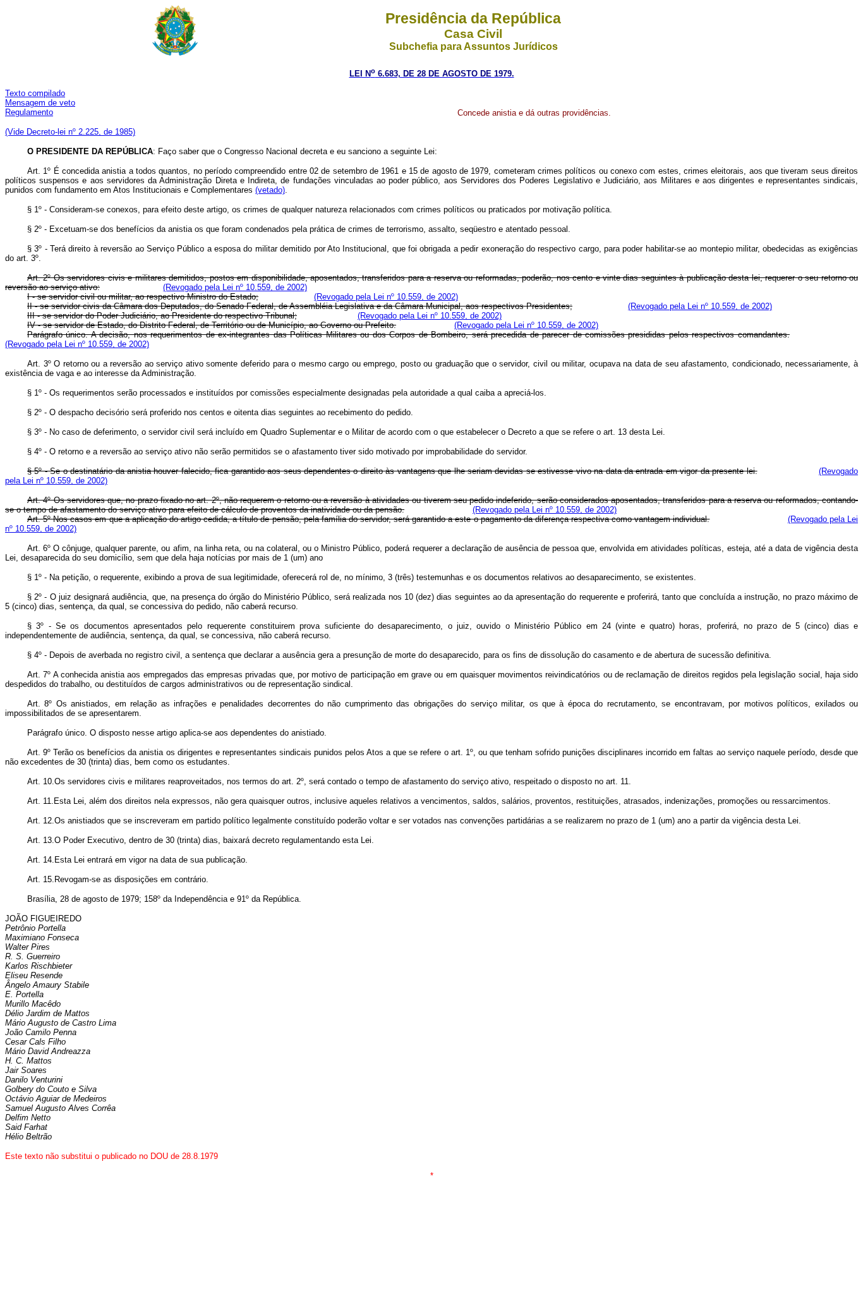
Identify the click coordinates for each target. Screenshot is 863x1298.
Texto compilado (35, 93)
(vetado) (270, 190)
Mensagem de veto (40, 102)
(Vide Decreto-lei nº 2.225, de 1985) (70, 131)
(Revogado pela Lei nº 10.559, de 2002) (235, 287)
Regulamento (29, 112)
